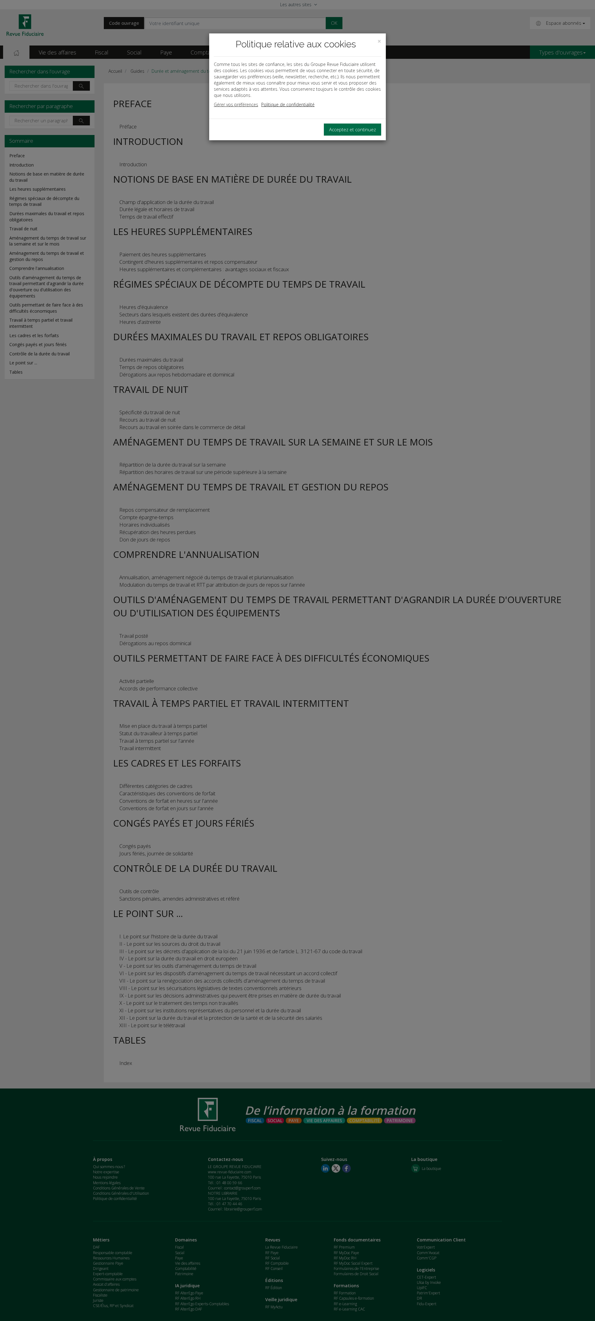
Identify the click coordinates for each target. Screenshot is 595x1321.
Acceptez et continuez (352, 129)
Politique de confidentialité (288, 104)
